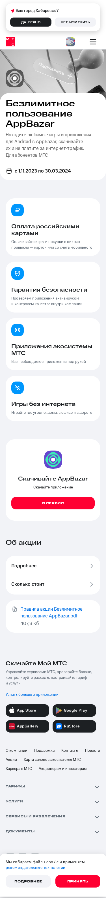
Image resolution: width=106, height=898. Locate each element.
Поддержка (44, 750)
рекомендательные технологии (36, 868)
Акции (11, 760)
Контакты (69, 750)
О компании (16, 750)
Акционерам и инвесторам (63, 769)
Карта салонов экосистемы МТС (52, 760)
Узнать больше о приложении (32, 694)
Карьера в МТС (19, 769)
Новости (92, 750)
